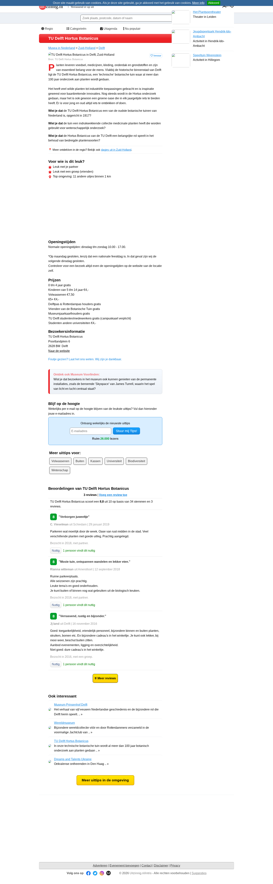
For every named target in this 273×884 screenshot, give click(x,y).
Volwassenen (60, 461)
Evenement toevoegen (124, 865)
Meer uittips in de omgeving (105, 780)
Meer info (198, 2)
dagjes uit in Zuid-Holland (116, 149)
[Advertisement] (79, 210)
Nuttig (56, 550)
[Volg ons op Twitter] (95, 873)
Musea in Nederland (61, 48)
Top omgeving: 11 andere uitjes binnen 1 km (82, 176)
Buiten (80, 461)
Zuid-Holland (86, 48)
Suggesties (199, 873)
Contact (147, 865)
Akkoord (213, 2)
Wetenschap (59, 470)
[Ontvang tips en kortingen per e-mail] (108, 873)
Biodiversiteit (136, 461)
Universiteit (114, 461)
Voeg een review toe (113, 494)
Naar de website (59, 350)
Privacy (175, 865)
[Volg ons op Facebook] (88, 873)
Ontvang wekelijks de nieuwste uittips (105, 423)
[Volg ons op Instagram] (101, 873)
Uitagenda (110, 28)
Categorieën (77, 28)
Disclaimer (161, 865)
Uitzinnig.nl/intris (141, 873)
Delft (102, 48)
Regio (48, 28)
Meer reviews (107, 678)
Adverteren (100, 865)
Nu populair (132, 28)
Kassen (95, 461)
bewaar (157, 55)
